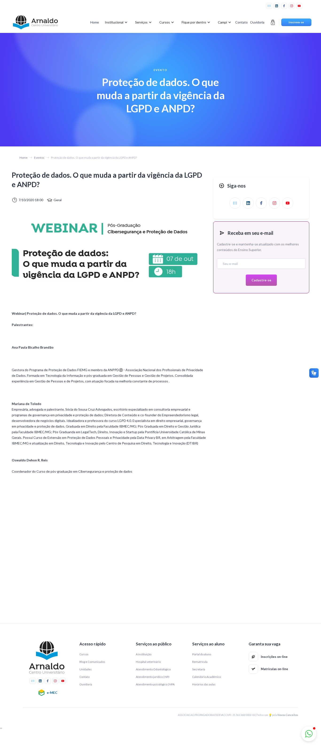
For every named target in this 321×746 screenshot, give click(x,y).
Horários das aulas (203, 684)
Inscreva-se (296, 22)
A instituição (143, 654)
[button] (115, 22)
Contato (241, 22)
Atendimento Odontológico (153, 669)
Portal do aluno (201, 654)
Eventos (39, 157)
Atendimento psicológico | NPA (155, 684)
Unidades (85, 669)
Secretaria (198, 669)
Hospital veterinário (148, 662)
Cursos (84, 654)
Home (94, 22)
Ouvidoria (257, 22)
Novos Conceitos (288, 714)
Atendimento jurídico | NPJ (152, 677)
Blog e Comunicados (92, 662)
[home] (35, 22)
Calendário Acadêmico (206, 677)
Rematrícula (199, 662)
